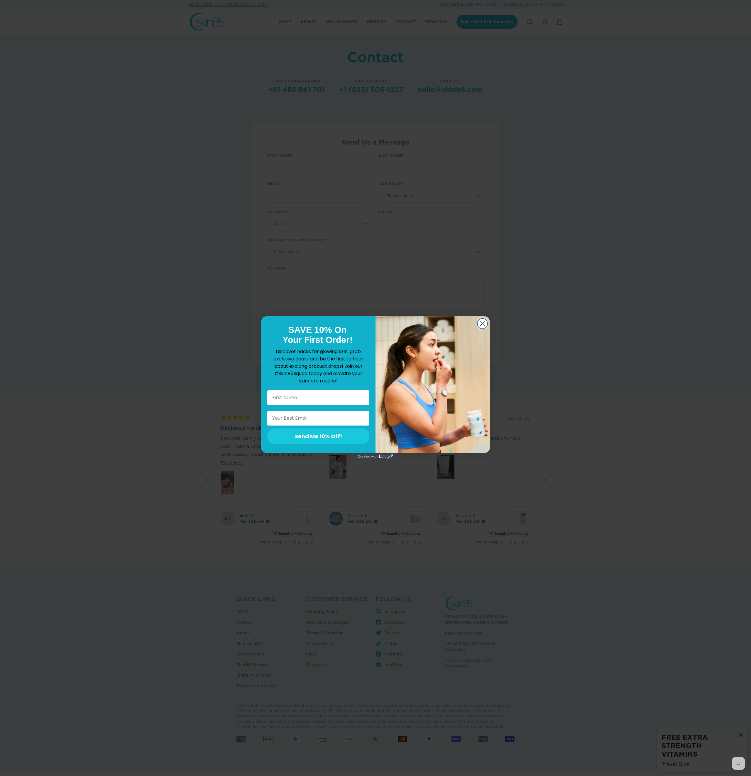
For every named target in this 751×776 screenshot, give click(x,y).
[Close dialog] (482, 323)
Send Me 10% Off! (318, 436)
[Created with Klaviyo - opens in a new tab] (375, 456)
